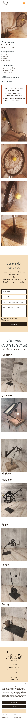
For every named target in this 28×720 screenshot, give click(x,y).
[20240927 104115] (14, 141)
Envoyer (14, 324)
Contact (14, 672)
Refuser (14, 706)
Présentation (14, 667)
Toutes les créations (14, 670)
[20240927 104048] (14, 212)
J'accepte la (10, 320)
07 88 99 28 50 (14, 274)
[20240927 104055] (14, 178)
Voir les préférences (14, 711)
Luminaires (14, 680)
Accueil (14, 665)
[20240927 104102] (14, 246)
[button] (25, 684)
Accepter (14, 702)
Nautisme (14, 677)
